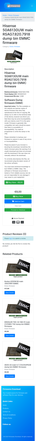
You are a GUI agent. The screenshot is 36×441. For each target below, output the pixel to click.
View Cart (18, 206)
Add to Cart (19, 201)
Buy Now (19, 196)
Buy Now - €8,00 (15, 182)
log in (11, 238)
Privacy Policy (7, 418)
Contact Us (6, 411)
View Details (10, 293)
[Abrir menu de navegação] (32, 6)
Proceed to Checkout (18, 210)
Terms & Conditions (9, 415)
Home (5, 405)
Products (6, 408)
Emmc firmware (15, 46)
